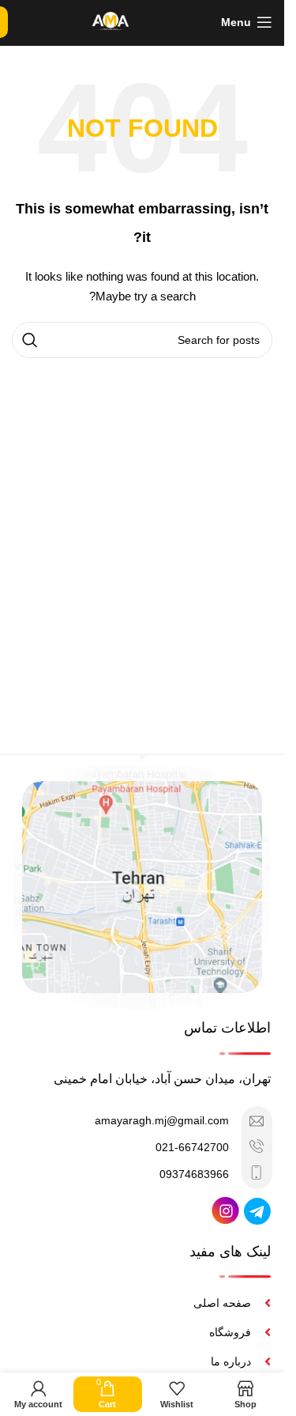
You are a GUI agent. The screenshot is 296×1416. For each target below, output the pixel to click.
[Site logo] (110, 21)
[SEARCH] (30, 340)
